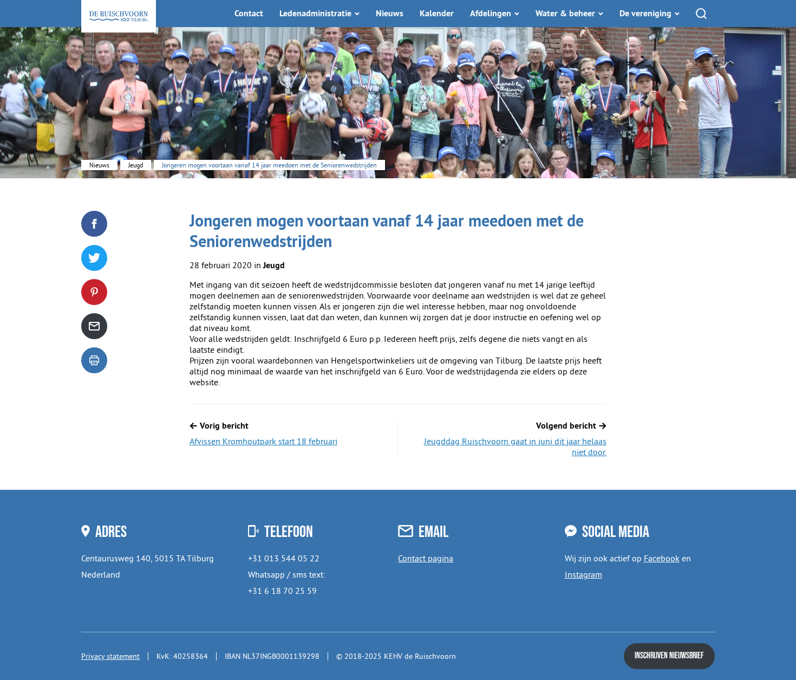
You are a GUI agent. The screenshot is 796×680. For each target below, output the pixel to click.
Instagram (583, 574)
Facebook (662, 558)
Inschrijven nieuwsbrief (669, 656)
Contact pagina (425, 558)
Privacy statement (110, 656)
